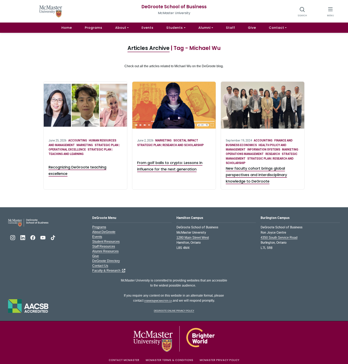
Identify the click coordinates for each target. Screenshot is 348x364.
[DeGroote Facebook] (33, 237)
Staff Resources (103, 246)
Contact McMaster (124, 360)
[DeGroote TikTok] (53, 237)
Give (252, 27)
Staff (230, 27)
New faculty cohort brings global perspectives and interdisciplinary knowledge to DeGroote (256, 175)
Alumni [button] (204, 27)
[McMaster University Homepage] (50, 11)
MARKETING (85, 145)
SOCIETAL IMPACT (186, 140)
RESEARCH (273, 154)
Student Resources (106, 241)
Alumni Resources (105, 251)
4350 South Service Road (279, 237)
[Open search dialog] (302, 11)
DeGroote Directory (106, 261)
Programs (93, 27)
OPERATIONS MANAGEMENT (245, 154)
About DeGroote (103, 232)
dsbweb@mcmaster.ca (158, 300)
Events (147, 27)
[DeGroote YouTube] (43, 237)
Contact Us (100, 265)
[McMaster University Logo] (174, 338)
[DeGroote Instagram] (13, 237)
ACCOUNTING (78, 140)
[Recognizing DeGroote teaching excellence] (85, 107)
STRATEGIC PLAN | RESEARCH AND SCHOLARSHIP (170, 145)
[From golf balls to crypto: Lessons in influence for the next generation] (174, 107)
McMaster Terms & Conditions (169, 360)
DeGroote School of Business (174, 7)
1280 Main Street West (192, 237)
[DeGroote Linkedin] (23, 237)
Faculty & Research (107, 270)
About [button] (120, 27)
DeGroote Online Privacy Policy (174, 310)
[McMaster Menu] (330, 11)
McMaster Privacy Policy (219, 360)
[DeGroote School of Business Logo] (28, 222)
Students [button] (174, 27)
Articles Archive (148, 48)
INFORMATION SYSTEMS (264, 149)
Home (66, 27)
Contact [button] (276, 27)
